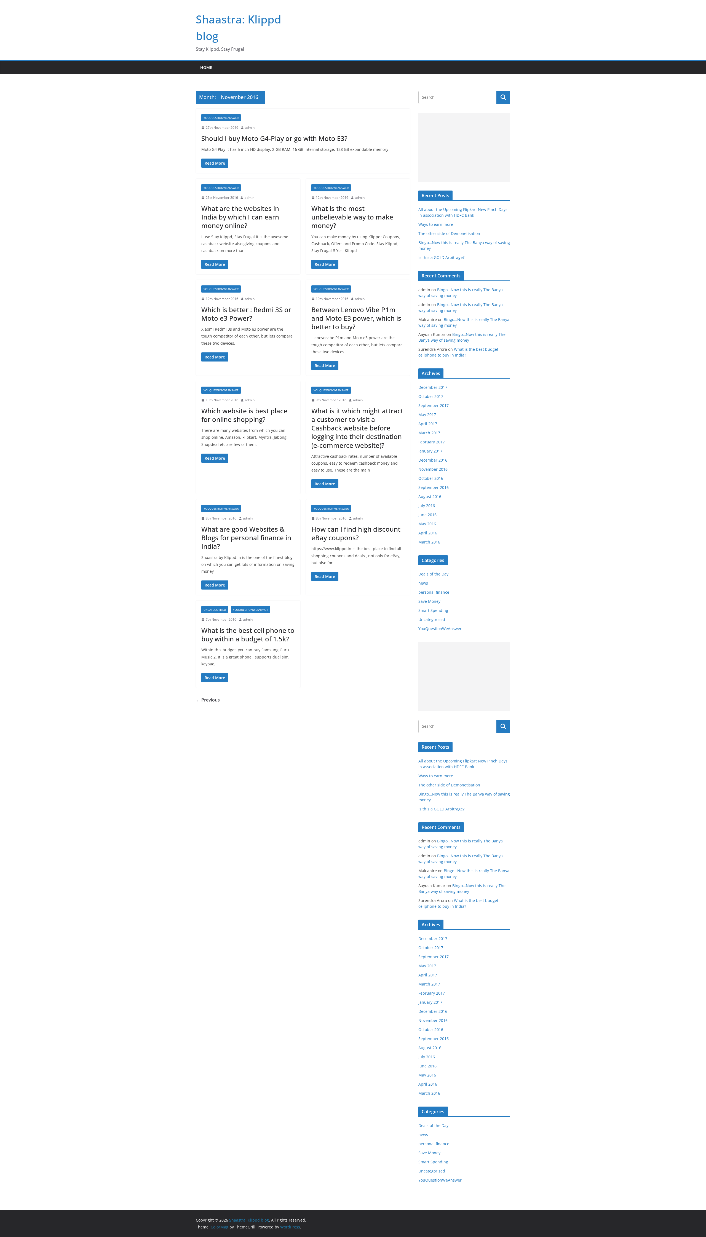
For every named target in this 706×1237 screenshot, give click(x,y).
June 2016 (427, 514)
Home (206, 67)
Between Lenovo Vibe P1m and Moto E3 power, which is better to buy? (356, 318)
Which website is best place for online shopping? (244, 415)
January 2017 (430, 451)
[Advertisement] (464, 147)
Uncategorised (215, 610)
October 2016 (430, 478)
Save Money (429, 601)
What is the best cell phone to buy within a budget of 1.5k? (248, 634)
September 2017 (433, 405)
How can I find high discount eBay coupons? (355, 533)
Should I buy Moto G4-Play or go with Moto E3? (274, 138)
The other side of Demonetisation (449, 233)
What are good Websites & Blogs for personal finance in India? (246, 537)
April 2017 (427, 423)
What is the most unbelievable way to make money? (352, 217)
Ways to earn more (435, 224)
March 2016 (429, 542)
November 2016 (433, 469)
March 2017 (429, 432)
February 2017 (431, 442)
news (423, 583)
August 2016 (429, 496)
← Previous (208, 700)
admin (250, 127)
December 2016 (432, 460)
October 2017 (430, 396)
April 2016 (427, 533)
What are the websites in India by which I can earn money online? (240, 217)
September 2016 (433, 487)
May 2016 (427, 523)
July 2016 (426, 505)
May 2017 (427, 414)
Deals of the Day (433, 574)
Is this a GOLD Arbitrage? (441, 257)
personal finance (433, 592)
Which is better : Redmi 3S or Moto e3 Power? (246, 314)
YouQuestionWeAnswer (221, 118)
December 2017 (432, 387)
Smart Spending (433, 610)
